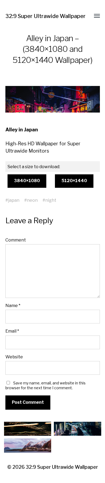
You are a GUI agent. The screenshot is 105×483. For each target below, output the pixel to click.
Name (12, 305)
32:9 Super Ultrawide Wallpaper (45, 16)
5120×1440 (74, 180)
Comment (15, 240)
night (50, 200)
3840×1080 (27, 180)
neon (32, 200)
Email (12, 331)
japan (13, 200)
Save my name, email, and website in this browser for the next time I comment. (45, 385)
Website (14, 357)
